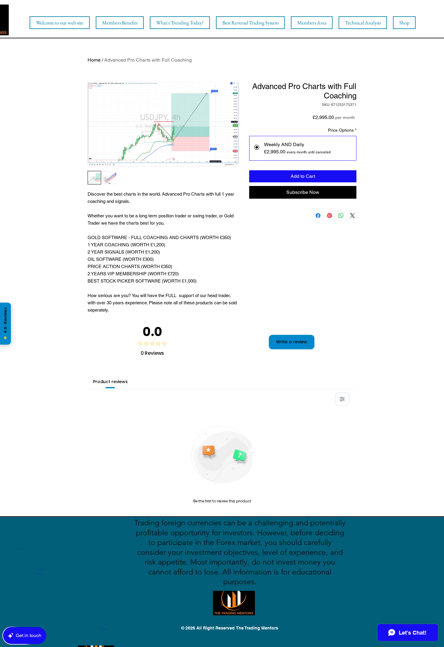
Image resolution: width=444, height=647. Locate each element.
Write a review (291, 342)
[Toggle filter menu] (342, 399)
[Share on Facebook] (318, 215)
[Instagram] (45, 504)
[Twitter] (22, 504)
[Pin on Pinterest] (329, 215)
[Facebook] (10, 504)
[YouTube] (33, 504)
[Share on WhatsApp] (341, 215)
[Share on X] (352, 215)
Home (94, 60)
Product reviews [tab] (110, 382)
